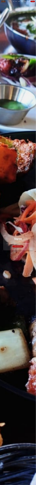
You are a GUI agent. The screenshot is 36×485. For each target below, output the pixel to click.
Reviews (25, 1)
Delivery (19, 1)
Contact (28, 1)
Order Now (32, 1)
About (16, 1)
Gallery (22, 1)
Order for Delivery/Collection (18, 246)
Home (13, 1)
